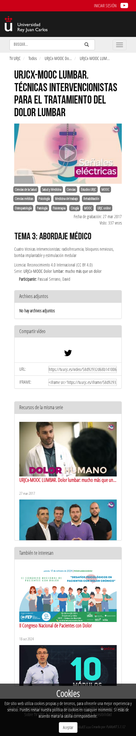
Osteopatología (23, 208)
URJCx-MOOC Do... (58, 58)
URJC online (104, 208)
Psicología (44, 198)
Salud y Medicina (51, 189)
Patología (42, 208)
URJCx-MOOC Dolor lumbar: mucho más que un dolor (62, 271)
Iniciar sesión (105, 6)
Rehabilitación (91, 198)
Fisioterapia (59, 208)
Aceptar (68, 727)
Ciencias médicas (24, 198)
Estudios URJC (88, 189)
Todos (32, 58)
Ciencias (71, 189)
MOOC (105, 189)
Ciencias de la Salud (26, 189)
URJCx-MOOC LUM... (95, 58)
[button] (68, 332)
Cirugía (75, 208)
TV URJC (15, 58)
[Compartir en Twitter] (68, 354)
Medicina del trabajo (66, 198)
